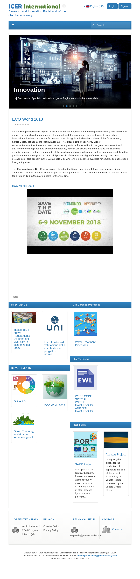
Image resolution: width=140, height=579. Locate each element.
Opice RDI (20, 401)
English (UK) (96, 6)
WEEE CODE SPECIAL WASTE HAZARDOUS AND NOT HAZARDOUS (84, 404)
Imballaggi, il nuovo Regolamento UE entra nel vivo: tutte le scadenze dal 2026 (60, 99)
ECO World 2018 (27, 119)
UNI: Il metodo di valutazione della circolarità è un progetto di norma (54, 348)
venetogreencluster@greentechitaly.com (97, 555)
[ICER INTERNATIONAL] (38, 6)
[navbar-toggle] (13, 25)
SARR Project (83, 464)
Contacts (117, 529)
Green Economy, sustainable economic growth (24, 434)
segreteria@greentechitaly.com (85, 535)
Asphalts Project (115, 454)
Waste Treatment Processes (85, 344)
